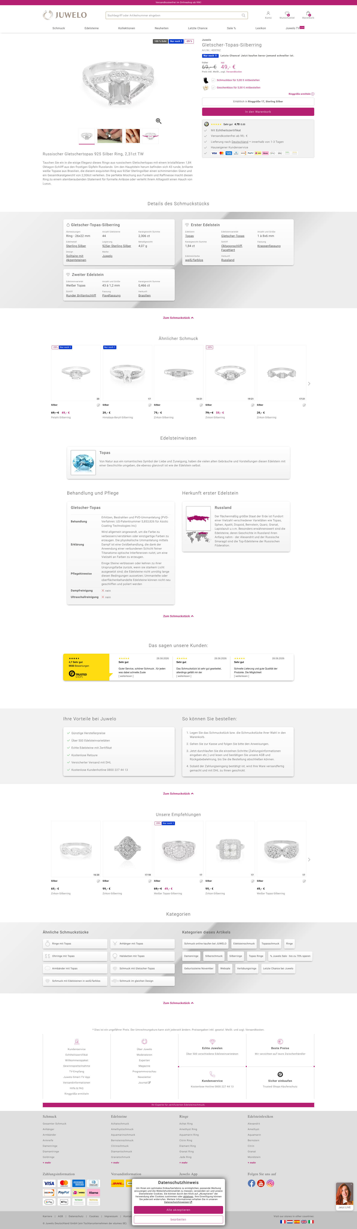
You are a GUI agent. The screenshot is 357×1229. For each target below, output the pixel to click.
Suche (244, 15)
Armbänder (49, 1135)
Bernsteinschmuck (122, 1140)
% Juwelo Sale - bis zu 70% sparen (290, 956)
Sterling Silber (76, 246)
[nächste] (309, 383)
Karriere (47, 1216)
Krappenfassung (269, 246)
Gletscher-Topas (232, 236)
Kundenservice (77, 1049)
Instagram (270, 1183)
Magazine (144, 1066)
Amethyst (253, 1129)
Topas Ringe (256, 956)
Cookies (94, 1216)
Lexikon (261, 28)
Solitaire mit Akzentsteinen (76, 258)
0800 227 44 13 (224, 1086)
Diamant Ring (187, 1146)
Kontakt (128, 1216)
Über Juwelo (144, 1049)
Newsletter (144, 1077)
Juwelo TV (295, 28)
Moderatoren (144, 1055)
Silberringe (235, 956)
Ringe (289, 944)
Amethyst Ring (188, 1129)
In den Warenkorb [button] (258, 112)
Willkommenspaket (76, 1060)
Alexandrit (254, 1124)
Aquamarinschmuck (123, 1135)
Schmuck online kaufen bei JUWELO (205, 944)
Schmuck (59, 28)
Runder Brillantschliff (81, 295)
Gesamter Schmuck (54, 1124)
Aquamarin (254, 1135)
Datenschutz (76, 1216)
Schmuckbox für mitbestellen (238, 80)
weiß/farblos (194, 260)
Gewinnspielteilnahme (76, 1066)
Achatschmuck (120, 1124)
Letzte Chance (198, 28)
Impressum (111, 1216)
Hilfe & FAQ (77, 1088)
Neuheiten (161, 28)
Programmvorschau (144, 1071)
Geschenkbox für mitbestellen (238, 87)
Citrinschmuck (120, 1146)
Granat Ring (186, 1151)
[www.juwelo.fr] (283, 1221)
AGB (60, 1216)
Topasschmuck (270, 944)
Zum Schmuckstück (176, 318)
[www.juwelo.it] (311, 1221)
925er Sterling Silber (116, 246)
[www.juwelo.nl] (290, 1221)
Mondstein (254, 1157)
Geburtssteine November (198, 968)
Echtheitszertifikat (76, 1055)
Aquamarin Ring (189, 1135)
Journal (143, 1083)
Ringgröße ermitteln (77, 1094)
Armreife (48, 1140)
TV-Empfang (76, 1071)
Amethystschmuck (122, 1129)
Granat (252, 1151)
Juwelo (107, 256)
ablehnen (188, 1196)
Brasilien (145, 295)
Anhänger (48, 1129)
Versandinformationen (76, 1083)
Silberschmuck (214, 956)
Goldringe (48, 1157)
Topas (189, 236)
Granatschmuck (120, 1157)
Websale (225, 968)
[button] (268, 15)
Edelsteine (92, 28)
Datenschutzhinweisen (176, 1202)
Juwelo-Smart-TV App (76, 1077)
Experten (144, 1060)
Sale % (231, 28)
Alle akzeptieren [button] (178, 1210)
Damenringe (191, 956)
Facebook (251, 1183)
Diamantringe (51, 1151)
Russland (227, 260)
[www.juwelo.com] (304, 1221)
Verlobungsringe (246, 968)
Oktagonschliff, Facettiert (232, 248)
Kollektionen (126, 28)
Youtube (261, 1183)
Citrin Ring (185, 1140)
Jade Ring (185, 1157)
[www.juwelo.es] (297, 1221)
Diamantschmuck (121, 1151)
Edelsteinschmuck (244, 944)
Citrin (251, 1146)
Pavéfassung (111, 295)
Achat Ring (186, 1124)
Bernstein (253, 1140)
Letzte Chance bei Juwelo (278, 968)
